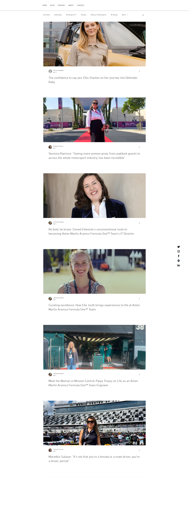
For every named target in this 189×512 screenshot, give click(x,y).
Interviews (58, 15)
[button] (143, 15)
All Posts (46, 15)
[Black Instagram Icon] (178, 251)
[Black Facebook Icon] (178, 256)
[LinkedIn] (178, 265)
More (124, 15)
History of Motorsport (98, 15)
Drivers (83, 15)
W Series (114, 15)
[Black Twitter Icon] (178, 246)
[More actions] (140, 71)
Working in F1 (71, 15)
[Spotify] (178, 260)
